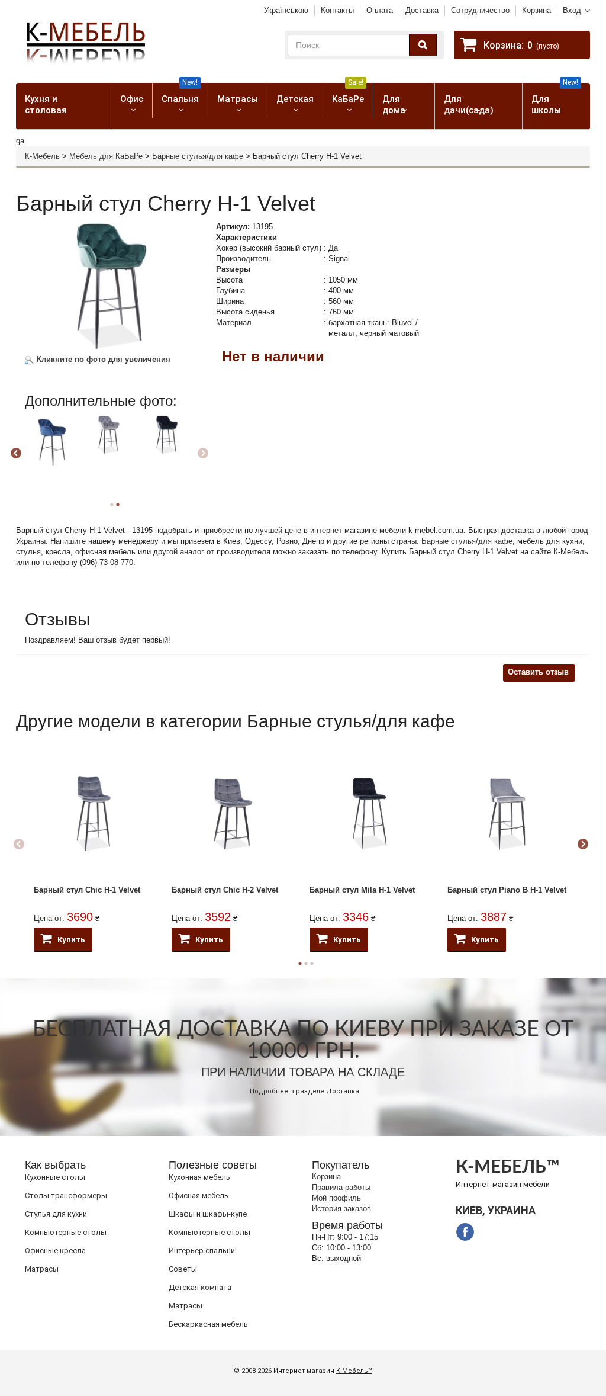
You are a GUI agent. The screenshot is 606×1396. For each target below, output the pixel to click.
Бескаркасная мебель (208, 1324)
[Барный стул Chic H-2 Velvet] (231, 813)
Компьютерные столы (66, 1232)
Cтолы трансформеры (66, 1195)
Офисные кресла (55, 1250)
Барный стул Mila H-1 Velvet (362, 889)
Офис (131, 99)
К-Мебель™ (354, 1371)
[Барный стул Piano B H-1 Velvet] (507, 813)
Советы (183, 1269)
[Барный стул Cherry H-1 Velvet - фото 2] (51, 441)
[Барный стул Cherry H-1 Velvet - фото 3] (109, 434)
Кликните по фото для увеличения (102, 359)
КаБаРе (348, 93)
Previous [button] (16, 454)
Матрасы (237, 99)
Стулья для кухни (56, 1213)
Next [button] (203, 454)
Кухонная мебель (199, 1177)
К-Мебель (42, 156)
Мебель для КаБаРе (106, 156)
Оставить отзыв (538, 671)
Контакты (337, 10)
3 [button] (312, 964)
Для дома (393, 104)
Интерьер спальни (202, 1250)
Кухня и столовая (46, 104)
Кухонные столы (55, 1177)
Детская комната (200, 1287)
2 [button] (118, 505)
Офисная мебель (198, 1195)
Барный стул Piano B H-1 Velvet (506, 889)
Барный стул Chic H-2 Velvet (225, 889)
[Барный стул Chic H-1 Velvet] (94, 813)
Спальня (180, 93)
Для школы (554, 99)
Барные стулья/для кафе (197, 156)
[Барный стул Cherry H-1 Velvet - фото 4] (167, 434)
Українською (286, 10)
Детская (295, 99)
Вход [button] (572, 10)
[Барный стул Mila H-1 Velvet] (369, 813)
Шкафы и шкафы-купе (208, 1213)
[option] (52, 452)
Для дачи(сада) (469, 104)
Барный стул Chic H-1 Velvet (87, 889)
